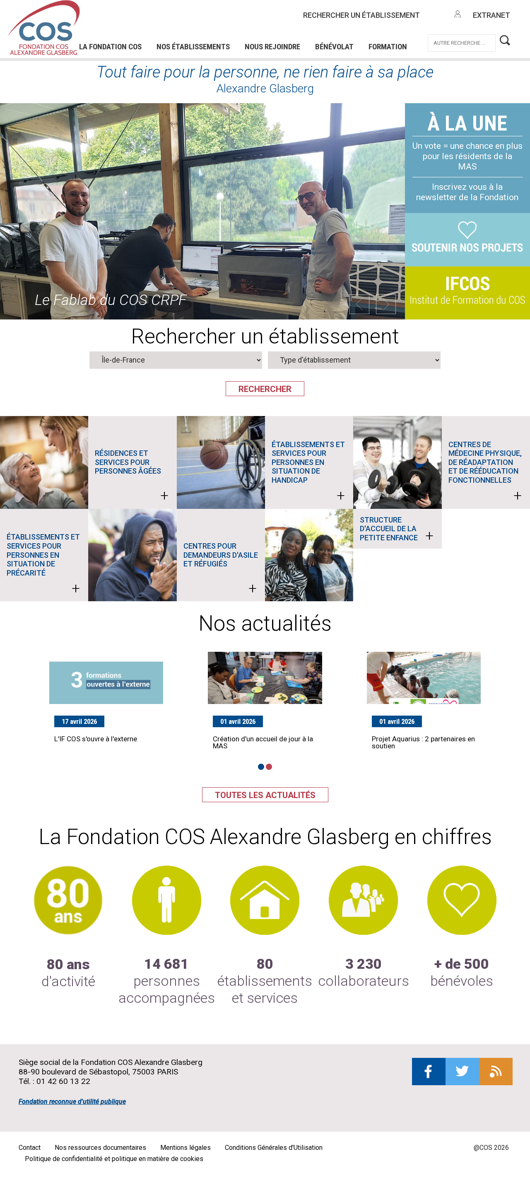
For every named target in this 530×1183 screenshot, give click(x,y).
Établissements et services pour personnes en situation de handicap (308, 472)
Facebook (429, 1071)
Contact (30, 1148)
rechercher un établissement (361, 15)
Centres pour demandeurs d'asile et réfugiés (220, 569)
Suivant (386, 304)
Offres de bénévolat (214, 31)
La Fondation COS (110, 46)
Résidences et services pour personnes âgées (131, 476)
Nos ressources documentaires (100, 1148)
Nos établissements (193, 46)
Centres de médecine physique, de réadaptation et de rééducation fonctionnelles (485, 472)
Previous (359, 304)
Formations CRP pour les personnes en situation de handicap (201, 20)
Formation (388, 46)
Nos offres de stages (286, 20)
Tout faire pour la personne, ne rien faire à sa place (265, 72)
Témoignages (131, 31)
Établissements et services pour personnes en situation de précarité (43, 564)
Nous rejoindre (272, 46)
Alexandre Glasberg (265, 88)
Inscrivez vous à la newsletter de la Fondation (467, 192)
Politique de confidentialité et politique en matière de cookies (114, 1159)
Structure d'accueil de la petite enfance (396, 529)
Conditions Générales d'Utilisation (274, 1148)
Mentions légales (185, 1148)
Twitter (462, 1071)
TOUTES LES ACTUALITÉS (265, 795)
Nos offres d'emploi (188, 20)
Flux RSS (496, 1071)
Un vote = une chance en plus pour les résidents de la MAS (467, 156)
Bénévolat (334, 46)
